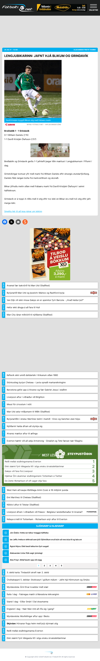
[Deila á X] (11, 222)
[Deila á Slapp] (25, 222)
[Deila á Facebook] (4, 222)
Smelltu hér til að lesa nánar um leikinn (23, 211)
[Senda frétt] (18, 222)
